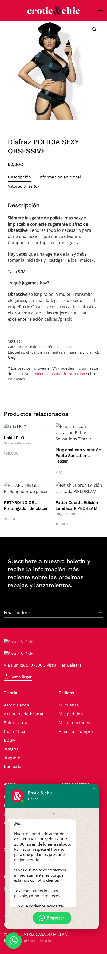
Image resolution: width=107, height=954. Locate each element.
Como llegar (21, 677)
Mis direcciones (74, 722)
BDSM (10, 740)
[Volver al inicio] (53, 10)
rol (95, 352)
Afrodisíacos (16, 705)
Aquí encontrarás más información (55, 373)
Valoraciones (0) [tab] (23, 186)
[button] (100, 10)
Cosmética (14, 731)
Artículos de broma (23, 713)
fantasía (58, 352)
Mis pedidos (71, 713)
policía (85, 352)
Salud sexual (17, 722)
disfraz (43, 352)
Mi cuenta (69, 705)
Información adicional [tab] (60, 176)
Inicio (66, 346)
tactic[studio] (41, 940)
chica (30, 352)
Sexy (12, 357)
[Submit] (100, 612)
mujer (73, 352)
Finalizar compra (76, 731)
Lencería (12, 766)
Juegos (11, 748)
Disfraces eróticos (43, 346)
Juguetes (13, 757)
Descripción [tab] (19, 176)
